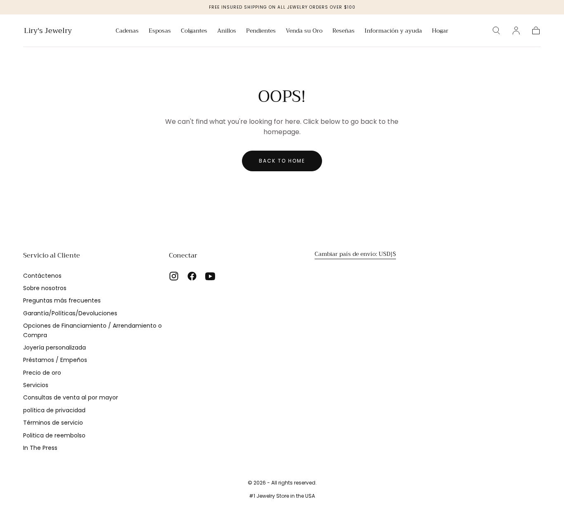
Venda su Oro (304, 31)
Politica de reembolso (54, 435)
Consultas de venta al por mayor (70, 397)
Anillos (226, 31)
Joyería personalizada (54, 347)
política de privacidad (54, 410)
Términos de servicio (53, 422)
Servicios (35, 385)
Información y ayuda (393, 31)
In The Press (40, 448)
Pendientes (261, 31)
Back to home (282, 160)
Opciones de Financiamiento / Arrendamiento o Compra (92, 330)
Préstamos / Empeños (55, 360)
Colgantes (194, 31)
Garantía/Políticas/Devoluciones (70, 313)
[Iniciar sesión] (516, 30)
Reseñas (343, 31)
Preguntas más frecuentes (62, 300)
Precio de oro (42, 373)
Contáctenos (42, 276)
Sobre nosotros (44, 288)
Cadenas (127, 31)
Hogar (440, 31)
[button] (496, 30)
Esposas (160, 31)
